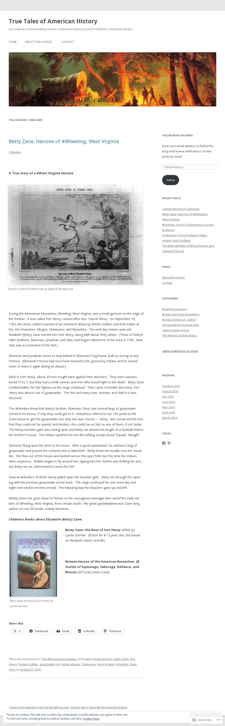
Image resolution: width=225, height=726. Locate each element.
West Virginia (105, 664)
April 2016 (168, 412)
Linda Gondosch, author (180, 351)
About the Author (38, 42)
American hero (103, 659)
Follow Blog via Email (177, 135)
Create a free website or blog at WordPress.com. (39, 707)
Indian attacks (71, 664)
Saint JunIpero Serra (175, 330)
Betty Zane (121, 659)
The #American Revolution (59, 659)
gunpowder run (50, 664)
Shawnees (89, 664)
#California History (174, 309)
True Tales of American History (53, 21)
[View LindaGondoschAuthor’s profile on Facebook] (164, 443)
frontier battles (28, 664)
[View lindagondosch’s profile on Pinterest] (169, 443)
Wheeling (122, 664)
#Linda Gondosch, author (179, 320)
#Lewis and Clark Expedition (181, 314)
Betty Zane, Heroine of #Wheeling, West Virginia (64, 141)
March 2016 (169, 418)
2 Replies (15, 152)
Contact (67, 42)
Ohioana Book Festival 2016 (180, 325)
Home (12, 42)
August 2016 (170, 391)
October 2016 (171, 386)
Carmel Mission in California (180, 209)
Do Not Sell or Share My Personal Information (99, 707)
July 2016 (168, 396)
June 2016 (168, 402)
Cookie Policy (91, 719)
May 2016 (168, 407)
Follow (171, 180)
